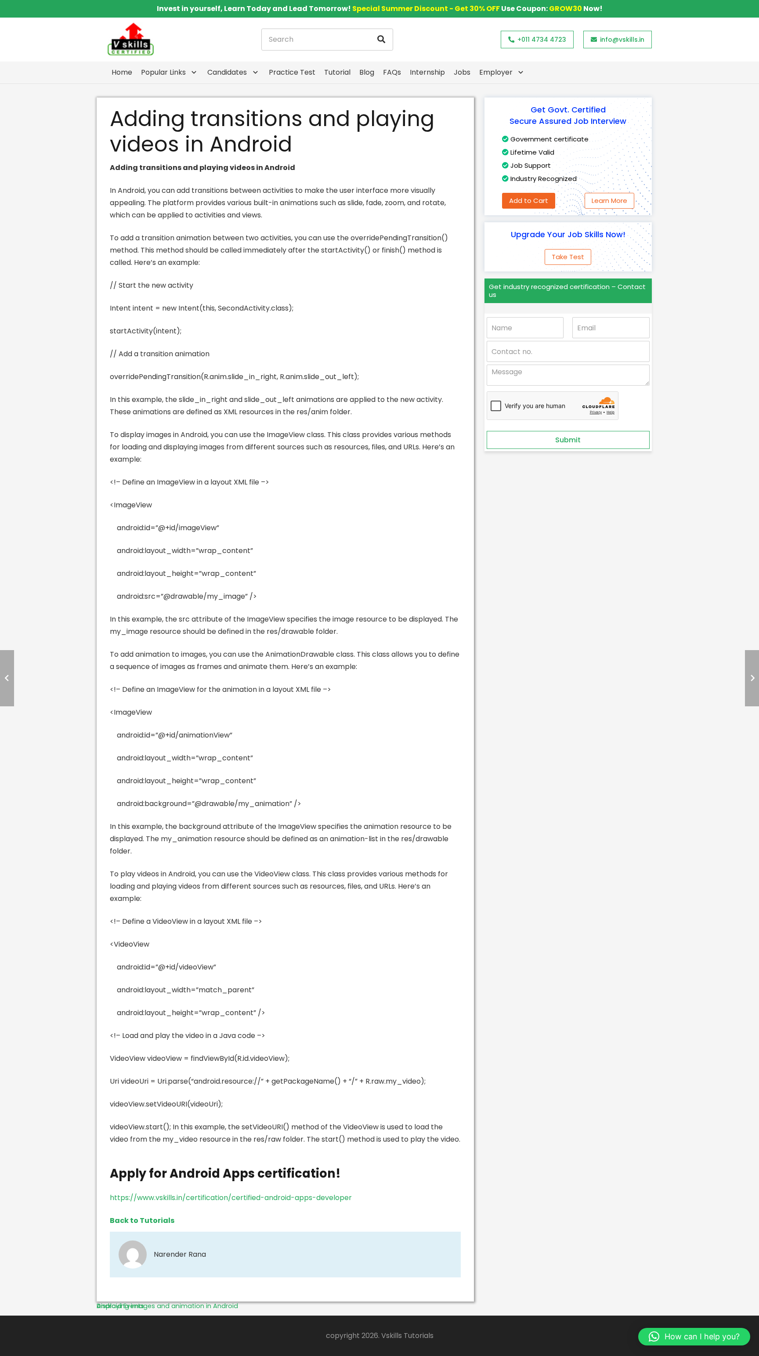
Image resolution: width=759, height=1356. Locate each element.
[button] (694, 1336)
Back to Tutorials (142, 1220)
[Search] (381, 39)
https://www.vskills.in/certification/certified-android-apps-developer (231, 1198)
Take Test (568, 256)
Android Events (120, 1306)
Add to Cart (528, 200)
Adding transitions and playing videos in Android (272, 131)
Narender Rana (180, 1254)
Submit (568, 440)
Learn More (609, 200)
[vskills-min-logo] (130, 39)
